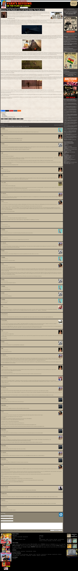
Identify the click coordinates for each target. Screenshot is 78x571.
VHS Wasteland (34, 555)
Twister (65, 161)
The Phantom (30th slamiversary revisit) (68, 143)
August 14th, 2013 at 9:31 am (4, 287)
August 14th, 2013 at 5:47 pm (4, 315)
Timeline (24, 539)
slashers (33, 546)
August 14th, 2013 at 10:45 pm (4, 349)
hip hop (27, 545)
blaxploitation (28, 544)
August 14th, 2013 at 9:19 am (4, 252)
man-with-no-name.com (44, 554)
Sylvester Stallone (54, 540)
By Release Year (20, 539)
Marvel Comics (37, 545)
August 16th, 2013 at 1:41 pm (4, 460)
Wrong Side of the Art (43, 555)
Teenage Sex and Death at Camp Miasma (71, 106)
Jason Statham (30, 545)
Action (24, 120)
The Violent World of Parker (29, 551)
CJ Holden (3, 128)
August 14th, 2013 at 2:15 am (4, 145)
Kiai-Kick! (34, 554)
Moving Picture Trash (54, 554)
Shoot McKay (3, 398)
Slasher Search (38, 546)
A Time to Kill (65, 151)
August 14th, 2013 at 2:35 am (4, 154)
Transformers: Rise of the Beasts (68, 146)
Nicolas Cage (40, 540)
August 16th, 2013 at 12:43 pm (4, 413)
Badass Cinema (11, 7)
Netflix (44, 545)
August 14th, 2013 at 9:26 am (4, 265)
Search (18, 7)
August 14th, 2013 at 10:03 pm (4, 332)
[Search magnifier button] (27, 7)
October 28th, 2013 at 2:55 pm (4, 508)
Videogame (29, 120)
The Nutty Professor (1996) (67, 163)
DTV (13, 545)
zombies (20, 548)
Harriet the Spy (66, 160)
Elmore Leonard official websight (16, 551)
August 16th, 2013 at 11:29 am (4, 406)
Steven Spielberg (49, 540)
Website (2, 519)
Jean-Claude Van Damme (61, 539)
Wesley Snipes (59, 540)
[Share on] (22, 110)
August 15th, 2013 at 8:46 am (4, 367)
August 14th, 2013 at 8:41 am (4, 244)
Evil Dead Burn (69, 139)
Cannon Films (39, 544)
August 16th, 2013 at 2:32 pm (4, 467)
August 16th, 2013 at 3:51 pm (4, 488)
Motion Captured (49, 554)
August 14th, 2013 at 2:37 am (4, 169)
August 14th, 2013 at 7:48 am (4, 216)
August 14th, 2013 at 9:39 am (4, 294)
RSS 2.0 (47, 120)
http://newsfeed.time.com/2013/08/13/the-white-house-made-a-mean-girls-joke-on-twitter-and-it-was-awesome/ (16, 440)
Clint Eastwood (51, 539)
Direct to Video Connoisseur (25, 554)
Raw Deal (69, 117)
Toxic (2, 306)
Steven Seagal (45, 540)
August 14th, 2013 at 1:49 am (4, 130)
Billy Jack (13, 554)
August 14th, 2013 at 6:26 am (4, 202)
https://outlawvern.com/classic (73, 557)
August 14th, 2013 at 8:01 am (4, 231)
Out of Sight (4, 114)
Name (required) (2, 514)
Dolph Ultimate (30, 554)
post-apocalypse (53, 545)
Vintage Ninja (38, 555)
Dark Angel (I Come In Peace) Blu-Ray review (8, 116)
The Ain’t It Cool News (22, 555)
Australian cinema (24, 544)
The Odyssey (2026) (66, 158)
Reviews (15, 7)
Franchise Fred (4, 493)
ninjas (50, 545)
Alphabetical (16, 539)
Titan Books (34, 551)
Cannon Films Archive (18, 554)
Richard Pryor (59, 554)
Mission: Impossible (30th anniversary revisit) (69, 159)
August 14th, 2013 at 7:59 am (4, 224)
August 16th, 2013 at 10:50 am (4, 378)
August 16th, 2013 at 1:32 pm (4, 453)
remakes (57, 545)
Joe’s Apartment (66, 148)
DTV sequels (17, 545)
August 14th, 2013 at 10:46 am (4, 307)
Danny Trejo (56, 544)
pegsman (2, 143)
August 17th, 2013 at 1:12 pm (4, 501)
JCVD (33, 545)
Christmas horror (48, 544)
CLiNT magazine (14, 558)
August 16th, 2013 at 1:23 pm (4, 447)
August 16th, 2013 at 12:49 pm (4, 431)
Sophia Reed (65, 139)
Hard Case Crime (23, 551)
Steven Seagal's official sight (15, 555)
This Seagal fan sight (28, 555)
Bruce (32, 544)
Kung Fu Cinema (38, 554)
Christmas (43, 544)
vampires (13, 548)
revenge (61, 545)
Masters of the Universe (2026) (67, 150)
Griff (2, 135)
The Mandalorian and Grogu (67, 157)
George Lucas (22, 545)
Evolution (3, 113)
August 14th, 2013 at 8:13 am (4, 237)
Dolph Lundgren (55, 539)
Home (7, 7)
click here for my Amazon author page (70, 37)
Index (13, 539)
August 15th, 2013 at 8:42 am (4, 356)
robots (63, 545)
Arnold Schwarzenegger (42, 539)
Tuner (64, 145)
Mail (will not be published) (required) (5, 517)
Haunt (64, 153)
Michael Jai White (41, 545)
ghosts (25, 545)
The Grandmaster (4, 115)
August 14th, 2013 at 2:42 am (4, 176)
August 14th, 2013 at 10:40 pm (4, 343)
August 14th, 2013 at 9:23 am (4, 258)
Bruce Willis (47, 539)
